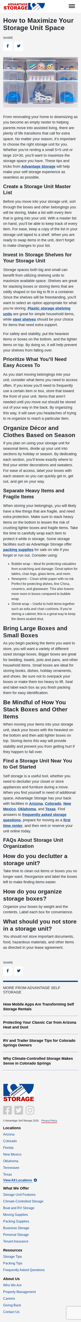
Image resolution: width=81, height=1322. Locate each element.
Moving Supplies (15, 1214)
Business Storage (16, 1228)
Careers (9, 1298)
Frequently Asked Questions (24, 1270)
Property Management (19, 1292)
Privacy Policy (49, 1120)
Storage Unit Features (19, 1194)
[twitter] (18, 1113)
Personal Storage (16, 1234)
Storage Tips (12, 1256)
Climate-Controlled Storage (23, 1201)
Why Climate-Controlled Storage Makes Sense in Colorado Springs (38, 1060)
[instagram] (29, 1113)
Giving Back (12, 1305)
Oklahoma (10, 1161)
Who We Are (12, 1285)
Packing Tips (12, 1263)
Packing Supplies (16, 1221)
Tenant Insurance (15, 1241)
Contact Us (11, 1312)
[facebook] (8, 1113)
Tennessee (11, 1168)
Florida (8, 1147)
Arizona (9, 1134)
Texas (7, 1174)
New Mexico (12, 1154)
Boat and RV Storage (18, 1208)
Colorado (10, 1141)
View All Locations (18, 1180)
